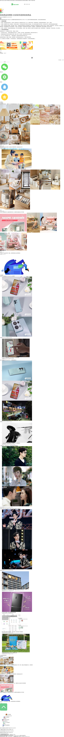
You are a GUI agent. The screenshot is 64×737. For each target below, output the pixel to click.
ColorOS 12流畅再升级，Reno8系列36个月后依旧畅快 (10, 357)
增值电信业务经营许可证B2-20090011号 (6, 732)
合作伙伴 (7, 734)
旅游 (13, 0)
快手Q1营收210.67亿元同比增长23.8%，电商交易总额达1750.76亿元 (13, 589)
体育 (7, 0)
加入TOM (13, 734)
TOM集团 (1, 734)
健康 (26, 0)
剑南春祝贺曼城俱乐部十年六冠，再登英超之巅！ (9, 652)
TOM (1, 148)
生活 (15, 0)
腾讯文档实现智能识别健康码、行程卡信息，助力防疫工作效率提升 (12, 631)
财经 (24, 0)
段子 (28, 0)
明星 (8, 0)
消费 (29, 0)
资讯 (2, 0)
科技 (34, 0)
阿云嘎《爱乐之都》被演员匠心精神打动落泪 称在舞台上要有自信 (10, 508)
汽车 (31, 0)
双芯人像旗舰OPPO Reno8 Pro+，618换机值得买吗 (8, 360)
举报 (0, 52)
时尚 (10, 0)
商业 (21, 0)
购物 (32, 0)
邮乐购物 (4, 734)
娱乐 (5, 0)
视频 (23, 0)
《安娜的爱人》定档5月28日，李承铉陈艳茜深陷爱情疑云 (9, 445)
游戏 (12, 0)
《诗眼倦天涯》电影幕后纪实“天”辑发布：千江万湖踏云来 (11, 443)
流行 (4, 0)
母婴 (16, 0)
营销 (18, 0)
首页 (0, 0)
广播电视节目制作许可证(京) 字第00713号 (6, 729)
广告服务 (10, 734)
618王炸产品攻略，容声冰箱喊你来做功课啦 (9, 612)
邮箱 (20, 0)
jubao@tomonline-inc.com (25, 736)
